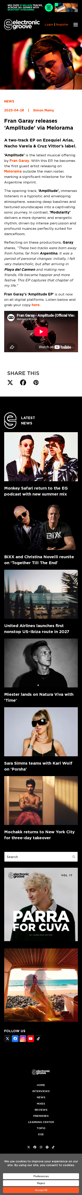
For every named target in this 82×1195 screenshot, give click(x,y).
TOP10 (41, 1128)
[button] (75, 24)
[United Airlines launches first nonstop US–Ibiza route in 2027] (41, 594)
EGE (41, 1134)
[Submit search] (73, 857)
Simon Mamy (43, 110)
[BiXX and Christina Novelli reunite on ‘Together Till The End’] (41, 525)
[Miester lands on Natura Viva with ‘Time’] (41, 663)
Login (49, 24)
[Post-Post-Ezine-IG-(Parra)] (41, 940)
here (36, 305)
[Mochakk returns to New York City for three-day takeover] (41, 800)
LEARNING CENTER (41, 1122)
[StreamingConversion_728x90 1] (41, 11)
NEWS (9, 101)
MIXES (41, 1103)
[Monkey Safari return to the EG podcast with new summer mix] (41, 456)
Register (62, 24)
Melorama (13, 171)
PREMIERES (41, 1116)
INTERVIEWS (41, 1091)
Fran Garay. (20, 160)
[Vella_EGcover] (41, 1021)
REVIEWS (41, 1109)
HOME (41, 1085)
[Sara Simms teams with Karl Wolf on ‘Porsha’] (41, 731)
